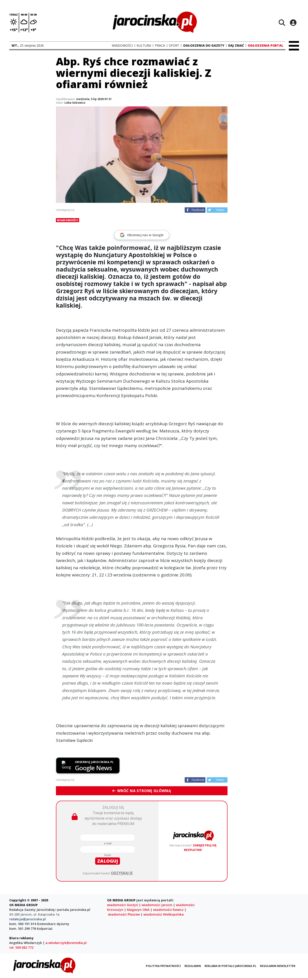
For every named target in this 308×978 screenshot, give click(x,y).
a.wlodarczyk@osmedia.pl (66, 943)
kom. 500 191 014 (22, 924)
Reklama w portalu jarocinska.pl (230, 966)
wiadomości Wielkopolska (163, 914)
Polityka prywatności (163, 966)
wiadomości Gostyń (122, 905)
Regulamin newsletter (277, 966)
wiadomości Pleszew (124, 914)
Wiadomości (67, 220)
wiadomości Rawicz (168, 909)
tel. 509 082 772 (21, 947)
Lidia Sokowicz (74, 103)
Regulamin (192, 966)
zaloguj (107, 861)
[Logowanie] (293, 22)
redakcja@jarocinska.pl (27, 919)
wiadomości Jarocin (157, 905)
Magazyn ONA (138, 909)
